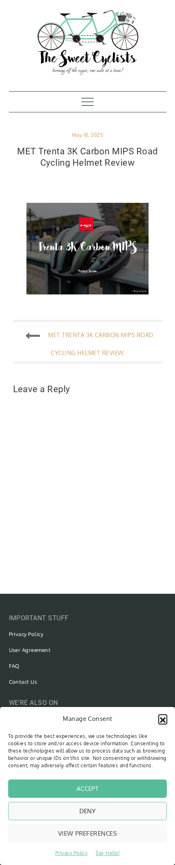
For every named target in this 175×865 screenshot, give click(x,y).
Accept (88, 789)
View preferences (87, 833)
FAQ (14, 666)
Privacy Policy (71, 853)
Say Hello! (108, 853)
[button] (163, 719)
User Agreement (30, 650)
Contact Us (23, 681)
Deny (87, 811)
